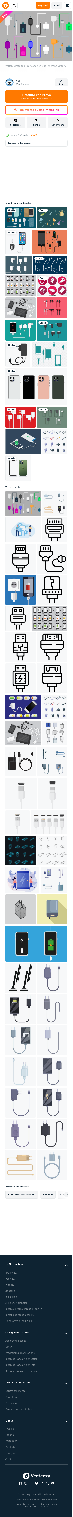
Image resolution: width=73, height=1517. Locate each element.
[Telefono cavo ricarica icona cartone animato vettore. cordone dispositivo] (20, 1480)
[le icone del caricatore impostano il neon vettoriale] (20, 1228)
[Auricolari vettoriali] (20, 396)
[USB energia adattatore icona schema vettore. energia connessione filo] (20, 935)
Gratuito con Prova (36, 96)
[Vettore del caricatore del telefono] (18, 289)
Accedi (56, 5)
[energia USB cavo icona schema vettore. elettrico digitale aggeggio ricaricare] (20, 753)
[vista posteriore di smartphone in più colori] (35, 501)
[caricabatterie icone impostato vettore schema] (20, 1259)
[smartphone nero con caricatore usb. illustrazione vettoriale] (49, 240)
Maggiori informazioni (19, 141)
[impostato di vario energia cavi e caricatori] (17, 666)
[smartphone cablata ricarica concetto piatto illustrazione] (23, 692)
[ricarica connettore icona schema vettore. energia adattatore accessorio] (20, 966)
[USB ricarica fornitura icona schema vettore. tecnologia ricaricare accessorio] (20, 872)
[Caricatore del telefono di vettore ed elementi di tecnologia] (20, 373)
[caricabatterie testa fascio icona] (47, 1075)
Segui (61, 84)
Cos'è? (34, 135)
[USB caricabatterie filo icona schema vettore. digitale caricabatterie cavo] (47, 721)
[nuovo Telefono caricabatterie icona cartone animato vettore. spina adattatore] (20, 1449)
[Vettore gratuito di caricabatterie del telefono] (23, 640)
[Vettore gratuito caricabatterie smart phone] (23, 468)
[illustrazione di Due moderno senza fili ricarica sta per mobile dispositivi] (20, 1418)
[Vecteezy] (5, 5)
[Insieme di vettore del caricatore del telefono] (23, 266)
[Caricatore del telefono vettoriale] (20, 553)
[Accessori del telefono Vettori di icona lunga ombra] (20, 351)
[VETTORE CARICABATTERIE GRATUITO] (20, 440)
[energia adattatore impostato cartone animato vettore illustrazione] (17, 1072)
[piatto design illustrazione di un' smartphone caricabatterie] (20, 1349)
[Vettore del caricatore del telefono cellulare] (20, 238)
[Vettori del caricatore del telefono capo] (20, 531)
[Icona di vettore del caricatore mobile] (49, 442)
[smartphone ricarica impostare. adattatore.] (35, 1383)
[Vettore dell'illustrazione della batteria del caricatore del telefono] (23, 994)
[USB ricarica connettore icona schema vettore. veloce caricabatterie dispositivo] (20, 903)
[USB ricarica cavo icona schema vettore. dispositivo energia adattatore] (18, 719)
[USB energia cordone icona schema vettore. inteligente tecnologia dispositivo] (49, 812)
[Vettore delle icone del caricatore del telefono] (20, 329)
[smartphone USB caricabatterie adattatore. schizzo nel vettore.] (48, 1318)
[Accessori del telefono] (20, 216)
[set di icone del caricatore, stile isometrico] (18, 604)
